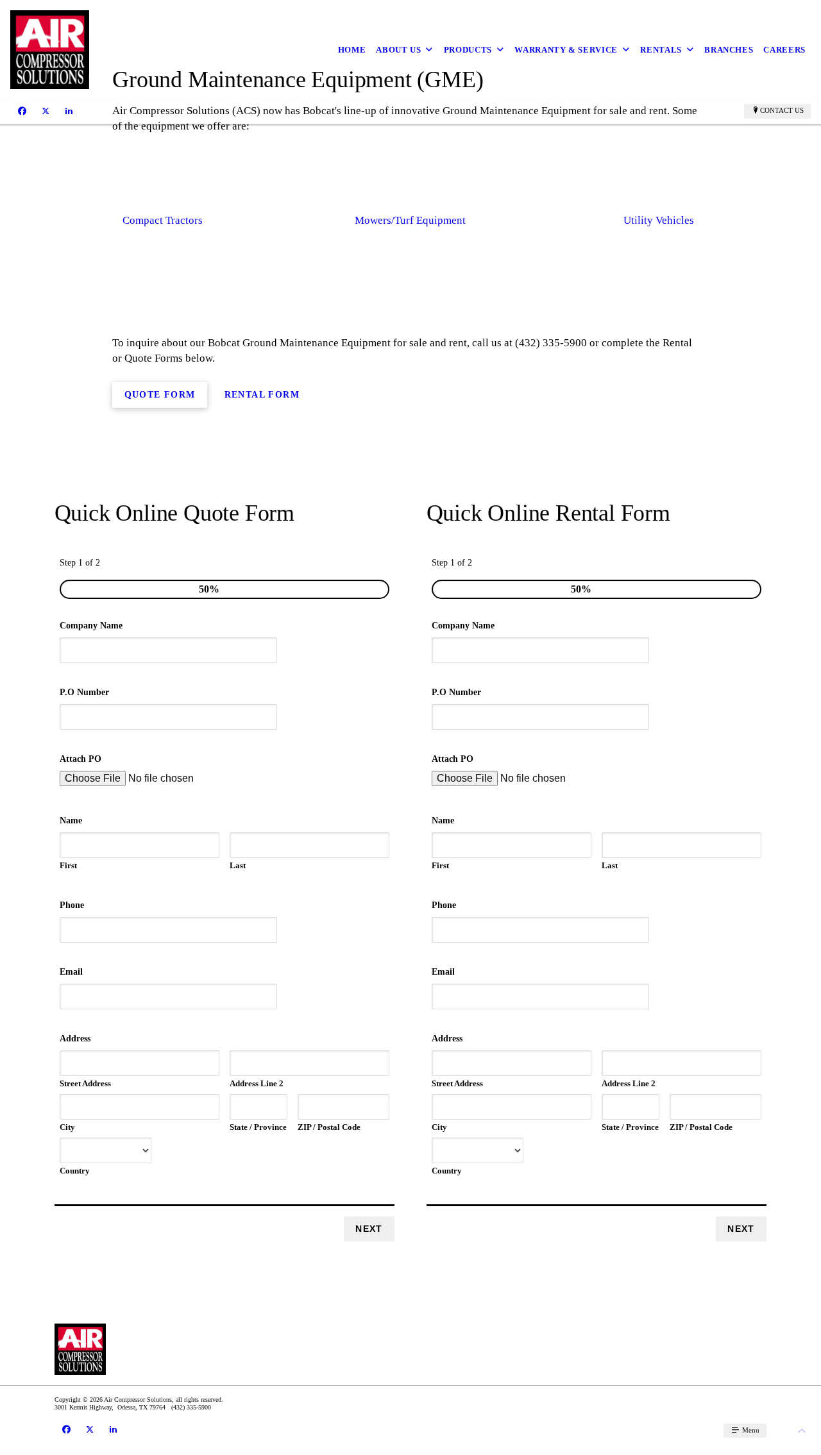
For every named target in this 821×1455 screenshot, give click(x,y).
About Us (398, 50)
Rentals (661, 50)
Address (75, 1038)
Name (71, 820)
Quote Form (160, 394)
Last (238, 865)
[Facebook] (22, 111)
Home (352, 50)
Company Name (91, 625)
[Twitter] (45, 111)
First (68, 865)
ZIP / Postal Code (329, 1127)
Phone (72, 905)
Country (75, 1170)
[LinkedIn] (69, 111)
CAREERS (784, 50)
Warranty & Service (566, 50)
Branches (728, 50)
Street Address (85, 1083)
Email (71, 972)
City (67, 1127)
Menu (749, 1430)
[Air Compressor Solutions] (49, 49)
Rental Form (262, 394)
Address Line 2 (257, 1083)
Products (468, 50)
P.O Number (84, 692)
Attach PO (80, 759)
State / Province (258, 1127)
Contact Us (782, 110)
